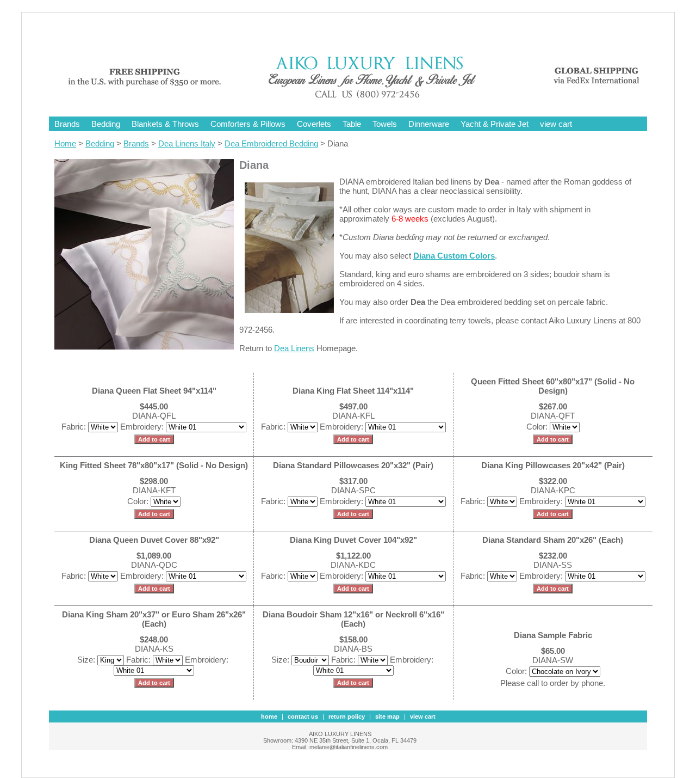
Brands (67, 123)
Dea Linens (294, 348)
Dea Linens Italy (186, 143)
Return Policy (346, 716)
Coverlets (314, 123)
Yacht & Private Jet (495, 123)
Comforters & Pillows (247, 123)
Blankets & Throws (165, 123)
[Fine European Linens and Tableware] (356, 99)
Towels (384, 123)
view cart (556, 123)
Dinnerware (428, 123)
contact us (303, 716)
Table (352, 123)
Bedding (105, 123)
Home (65, 143)
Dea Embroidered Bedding (271, 143)
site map (387, 716)
